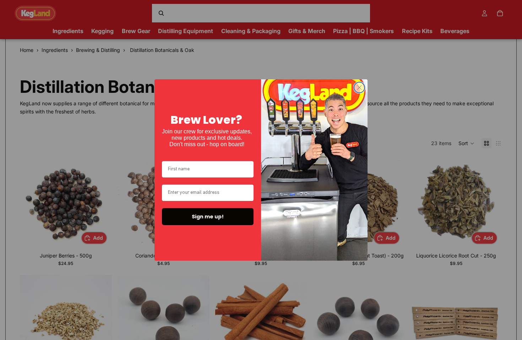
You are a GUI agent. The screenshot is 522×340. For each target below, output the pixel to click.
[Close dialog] (359, 87)
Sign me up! (208, 216)
